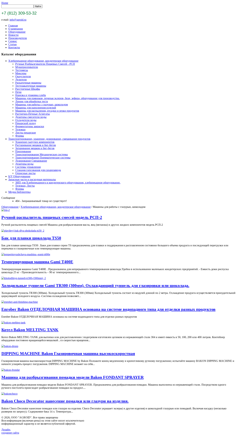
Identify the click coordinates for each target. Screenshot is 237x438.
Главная (13, 25)
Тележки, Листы (25, 185)
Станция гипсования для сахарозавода (38, 170)
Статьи (12, 44)
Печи (18, 92)
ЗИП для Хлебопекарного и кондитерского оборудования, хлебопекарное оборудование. (67, 182)
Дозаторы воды (24, 163)
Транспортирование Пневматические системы (42, 157)
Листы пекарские (25, 132)
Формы (19, 135)
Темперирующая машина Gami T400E (37, 262)
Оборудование (17, 31)
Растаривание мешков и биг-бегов (35, 145)
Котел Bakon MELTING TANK (29, 330)
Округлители (23, 76)
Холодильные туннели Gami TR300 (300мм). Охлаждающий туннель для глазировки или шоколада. (95, 285)
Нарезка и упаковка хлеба (30, 95)
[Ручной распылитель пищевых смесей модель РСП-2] (5, 210)
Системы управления (28, 166)
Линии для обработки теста (31, 101)
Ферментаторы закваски (29, 126)
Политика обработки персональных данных (117, 435)
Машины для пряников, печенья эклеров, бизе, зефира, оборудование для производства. (67, 98)
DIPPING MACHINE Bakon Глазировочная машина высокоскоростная (68, 353)
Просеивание (23, 151)
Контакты (14, 47)
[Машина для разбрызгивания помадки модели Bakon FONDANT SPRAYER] (10, 369)
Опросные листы (25, 173)
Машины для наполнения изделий (35, 107)
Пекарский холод (25, 123)
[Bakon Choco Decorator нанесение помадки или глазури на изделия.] (9, 393)
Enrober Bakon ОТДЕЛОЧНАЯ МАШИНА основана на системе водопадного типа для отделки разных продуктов (108, 309)
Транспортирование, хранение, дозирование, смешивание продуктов (49, 138)
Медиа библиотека (19, 191)
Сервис (12, 41)
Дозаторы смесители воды (30, 117)
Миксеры (20, 73)
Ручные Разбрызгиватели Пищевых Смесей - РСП (45, 63)
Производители (17, 38)
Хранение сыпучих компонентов (34, 142)
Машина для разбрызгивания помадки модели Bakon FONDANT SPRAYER (72, 377)
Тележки (20, 129)
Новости (13, 34)
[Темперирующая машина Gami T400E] (25, 254)
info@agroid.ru (18, 19)
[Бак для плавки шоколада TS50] (22, 230)
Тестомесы (21, 70)
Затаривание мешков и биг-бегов (34, 148)
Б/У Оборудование (19, 176)
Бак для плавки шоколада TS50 (31, 238)
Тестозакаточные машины (30, 85)
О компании (15, 28)
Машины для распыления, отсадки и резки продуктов (47, 110)
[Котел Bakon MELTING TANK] (13, 322)
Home (4, 2)
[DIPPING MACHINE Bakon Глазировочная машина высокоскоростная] (9, 346)
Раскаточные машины (28, 82)
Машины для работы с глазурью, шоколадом (41, 104)
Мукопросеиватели (26, 67)
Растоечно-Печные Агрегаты (32, 113)
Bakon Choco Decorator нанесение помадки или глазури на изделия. (65, 401)
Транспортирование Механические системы (41, 154)
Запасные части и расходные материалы (32, 179)
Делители (21, 79)
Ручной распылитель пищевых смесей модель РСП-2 (51, 217)
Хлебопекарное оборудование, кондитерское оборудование (43, 60)
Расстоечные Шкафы (27, 88)
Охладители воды (25, 120)
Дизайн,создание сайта (10, 431)
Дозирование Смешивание (31, 160)
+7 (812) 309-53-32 (19, 13)
